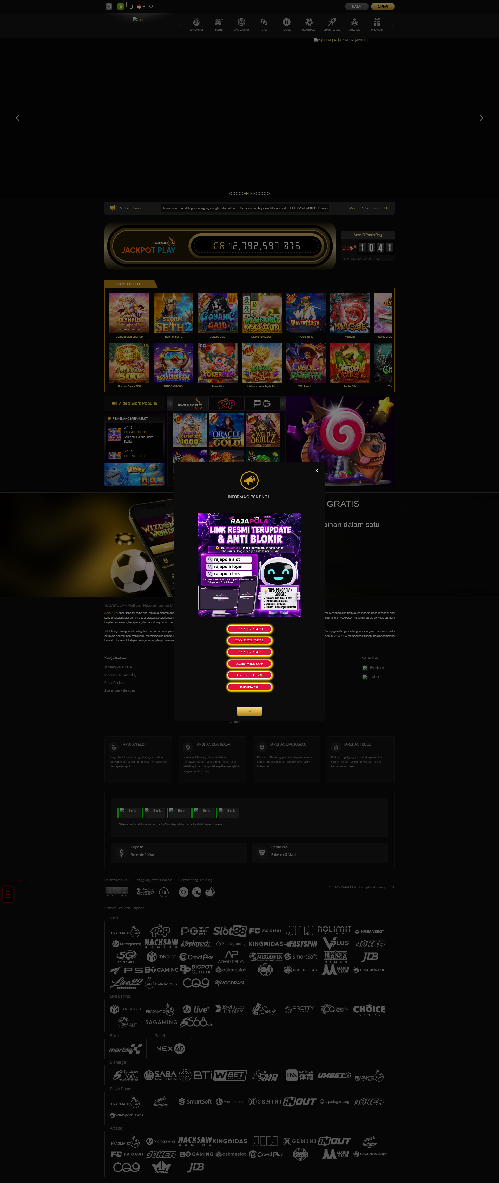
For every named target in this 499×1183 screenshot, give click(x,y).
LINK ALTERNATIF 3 (249, 651)
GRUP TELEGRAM (249, 675)
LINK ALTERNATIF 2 (249, 640)
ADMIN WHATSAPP (249, 663)
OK (250, 711)
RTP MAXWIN (249, 686)
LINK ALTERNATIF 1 (249, 628)
